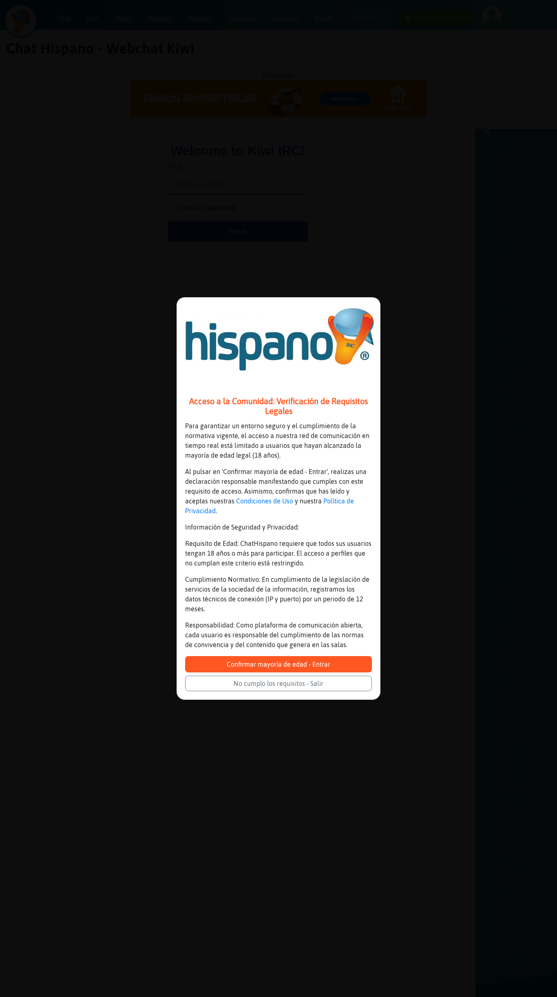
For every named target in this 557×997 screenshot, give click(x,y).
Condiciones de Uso (264, 501)
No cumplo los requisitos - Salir (278, 683)
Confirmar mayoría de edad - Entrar (278, 664)
